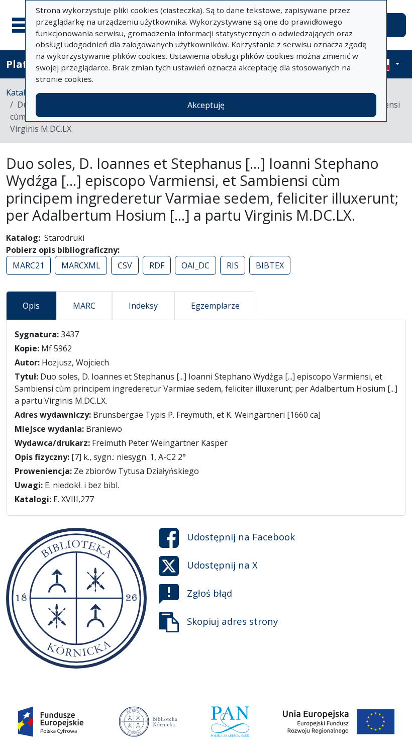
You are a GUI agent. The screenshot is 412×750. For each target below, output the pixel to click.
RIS (233, 265)
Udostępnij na (241, 536)
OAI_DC (195, 265)
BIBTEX (270, 265)
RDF (156, 265)
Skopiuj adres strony (232, 621)
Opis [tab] (31, 305)
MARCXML (80, 265)
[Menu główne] (24, 25)
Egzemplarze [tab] (215, 305)
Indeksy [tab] (143, 305)
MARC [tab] (84, 305)
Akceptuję (206, 105)
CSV (125, 265)
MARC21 (28, 265)
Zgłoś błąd (209, 593)
